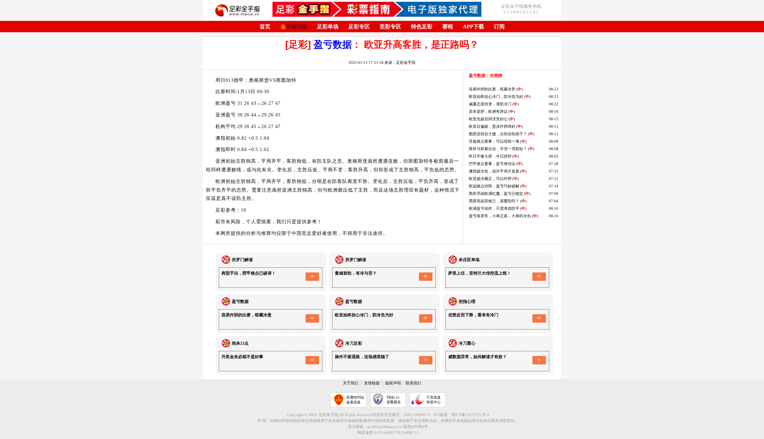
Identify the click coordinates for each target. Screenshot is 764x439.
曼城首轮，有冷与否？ (356, 273)
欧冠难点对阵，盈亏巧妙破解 (494, 186)
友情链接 (372, 383)
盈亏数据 (333, 44)
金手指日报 (293, 27)
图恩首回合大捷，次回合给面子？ (498, 134)
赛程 (447, 27)
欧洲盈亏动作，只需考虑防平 (494, 208)
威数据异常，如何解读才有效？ (477, 357)
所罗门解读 (242, 260)
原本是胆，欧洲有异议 (488, 111)
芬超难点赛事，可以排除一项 (494, 141)
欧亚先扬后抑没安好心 (488, 119)
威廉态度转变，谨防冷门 (490, 104)
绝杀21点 (240, 343)
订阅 (499, 27)
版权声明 (393, 383)
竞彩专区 (390, 27)
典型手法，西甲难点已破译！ (248, 273)
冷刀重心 (467, 343)
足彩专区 (359, 27)
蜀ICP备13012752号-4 (470, 414)
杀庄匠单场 (469, 260)
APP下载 (473, 27)
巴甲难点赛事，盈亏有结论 (492, 163)
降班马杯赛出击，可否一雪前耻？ (498, 149)
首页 (265, 27)
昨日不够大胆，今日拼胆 (490, 156)
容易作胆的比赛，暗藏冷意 (492, 89)
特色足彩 (421, 27)
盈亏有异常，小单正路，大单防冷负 (500, 216)
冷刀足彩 (353, 343)
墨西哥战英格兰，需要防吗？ (494, 201)
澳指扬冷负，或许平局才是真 (494, 171)
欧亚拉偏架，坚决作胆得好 (492, 126)
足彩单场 (327, 27)
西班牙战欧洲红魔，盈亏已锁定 (496, 193)
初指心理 (467, 301)
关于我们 (350, 383)
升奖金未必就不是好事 (242, 357)
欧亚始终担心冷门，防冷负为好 (496, 96)
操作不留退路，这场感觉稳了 (362, 357)
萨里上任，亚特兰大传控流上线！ (479, 273)
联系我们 (413, 383)
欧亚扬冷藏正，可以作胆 (490, 178)
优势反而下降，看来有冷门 (473, 315)
